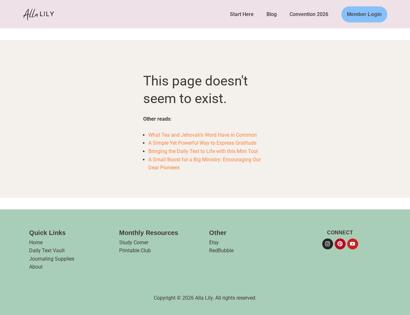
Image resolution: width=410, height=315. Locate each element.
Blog (271, 14)
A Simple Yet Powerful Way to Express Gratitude (202, 143)
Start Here (242, 14)
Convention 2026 (309, 14)
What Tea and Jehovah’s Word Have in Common (202, 135)
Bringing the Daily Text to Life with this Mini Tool (203, 151)
